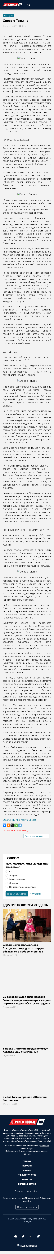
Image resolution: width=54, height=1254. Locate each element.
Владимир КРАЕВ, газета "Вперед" (20, 820)
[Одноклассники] (8, 825)
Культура (8, 15)
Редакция (19, 1191)
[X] (12, 825)
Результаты (35, 893)
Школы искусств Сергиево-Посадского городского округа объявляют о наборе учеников (23, 948)
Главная (27, 1161)
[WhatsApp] (16, 825)
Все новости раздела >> (36, 836)
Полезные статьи (27, 1184)
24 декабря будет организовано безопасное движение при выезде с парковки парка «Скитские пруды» (27, 1000)
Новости (27, 1166)
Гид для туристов (27, 1175)
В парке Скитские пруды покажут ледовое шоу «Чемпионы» (25, 1050)
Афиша (27, 1170)
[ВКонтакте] (4, 825)
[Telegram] (20, 825)
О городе (27, 1179)
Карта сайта (31, 1191)
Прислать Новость (27, 1207)
